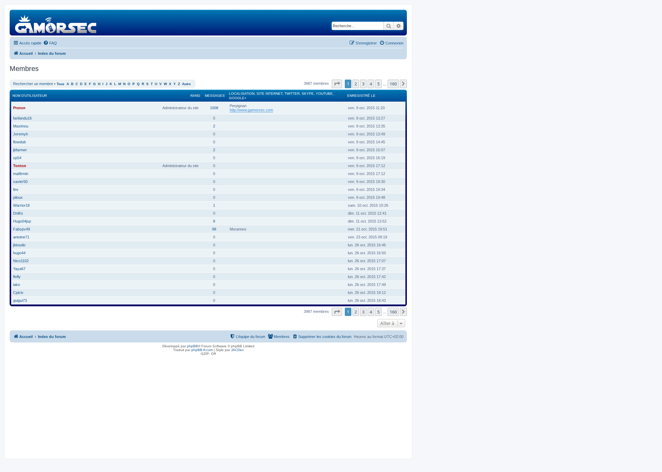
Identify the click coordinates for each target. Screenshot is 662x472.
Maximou (20, 126)
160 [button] (393, 84)
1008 (214, 108)
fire (15, 189)
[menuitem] (50, 43)
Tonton (19, 166)
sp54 (17, 158)
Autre (186, 84)
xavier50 (20, 181)
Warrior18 (21, 205)
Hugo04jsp (22, 221)
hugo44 (19, 253)
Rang (195, 96)
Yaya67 (19, 269)
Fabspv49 (21, 229)
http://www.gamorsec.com (251, 110)
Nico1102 (21, 261)
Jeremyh (20, 134)
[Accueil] (56, 22)
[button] (337, 84)
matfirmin (20, 174)
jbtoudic (19, 245)
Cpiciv (18, 292)
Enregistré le (361, 96)
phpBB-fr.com (202, 350)
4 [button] (371, 84)
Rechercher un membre (33, 84)
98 (214, 229)
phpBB (192, 346)
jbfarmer (20, 150)
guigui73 (20, 300)
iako (16, 285)
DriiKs (18, 213)
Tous (60, 84)
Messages (215, 96)
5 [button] (378, 84)
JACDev (237, 350)
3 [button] (363, 84)
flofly (17, 277)
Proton (19, 108)
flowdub (19, 142)
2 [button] (355, 84)
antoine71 (21, 237)
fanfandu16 (22, 118)
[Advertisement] (208, 405)
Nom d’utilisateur (29, 96)
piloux (18, 197)
